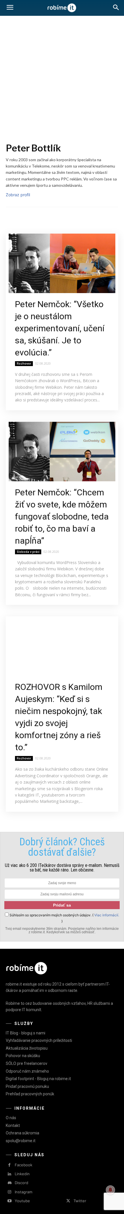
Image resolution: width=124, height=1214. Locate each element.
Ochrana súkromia (22, 1133)
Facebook (23, 1165)
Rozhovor (24, 363)
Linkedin (22, 1173)
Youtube (22, 1200)
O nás (11, 1117)
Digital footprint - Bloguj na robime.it (38, 1078)
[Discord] (9, 1183)
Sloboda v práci (28, 552)
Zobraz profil (18, 194)
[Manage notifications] (110, 1189)
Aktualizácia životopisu (27, 1048)
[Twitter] (68, 1201)
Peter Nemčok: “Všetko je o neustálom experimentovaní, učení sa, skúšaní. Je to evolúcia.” (59, 328)
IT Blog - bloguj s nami (25, 1033)
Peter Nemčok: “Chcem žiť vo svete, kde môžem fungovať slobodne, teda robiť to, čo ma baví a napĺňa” (62, 516)
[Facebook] (9, 1165)
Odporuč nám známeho (27, 1071)
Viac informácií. (106, 915)
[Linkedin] (9, 1174)
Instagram (23, 1192)
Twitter (80, 1200)
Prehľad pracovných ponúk (30, 1094)
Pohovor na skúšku (23, 1055)
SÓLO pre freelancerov (26, 1063)
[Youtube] (9, 1201)
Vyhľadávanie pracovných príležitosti (39, 1040)
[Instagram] (9, 1192)
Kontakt (13, 1125)
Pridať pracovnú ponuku (27, 1086)
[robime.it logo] (62, 8)
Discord (21, 1182)
